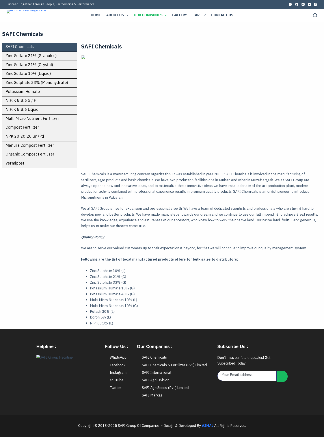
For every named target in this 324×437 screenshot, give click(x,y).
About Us (115, 15)
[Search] (315, 15)
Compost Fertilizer (22, 127)
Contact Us (222, 15)
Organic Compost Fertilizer (30, 154)
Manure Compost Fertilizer (30, 145)
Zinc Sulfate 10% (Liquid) (28, 73)
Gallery (179, 15)
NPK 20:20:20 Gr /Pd (25, 136)
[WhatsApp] (290, 4)
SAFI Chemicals (20, 47)
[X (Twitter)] (315, 4)
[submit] (282, 376)
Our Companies (148, 15)
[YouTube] (309, 4)
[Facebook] (296, 4)
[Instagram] (303, 4)
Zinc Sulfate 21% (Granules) (31, 56)
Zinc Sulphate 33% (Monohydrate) (37, 83)
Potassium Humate (23, 92)
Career (199, 15)
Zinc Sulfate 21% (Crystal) (29, 65)
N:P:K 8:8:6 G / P (21, 100)
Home (96, 15)
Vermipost (15, 163)
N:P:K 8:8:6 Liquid (22, 109)
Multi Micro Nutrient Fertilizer (32, 118)
